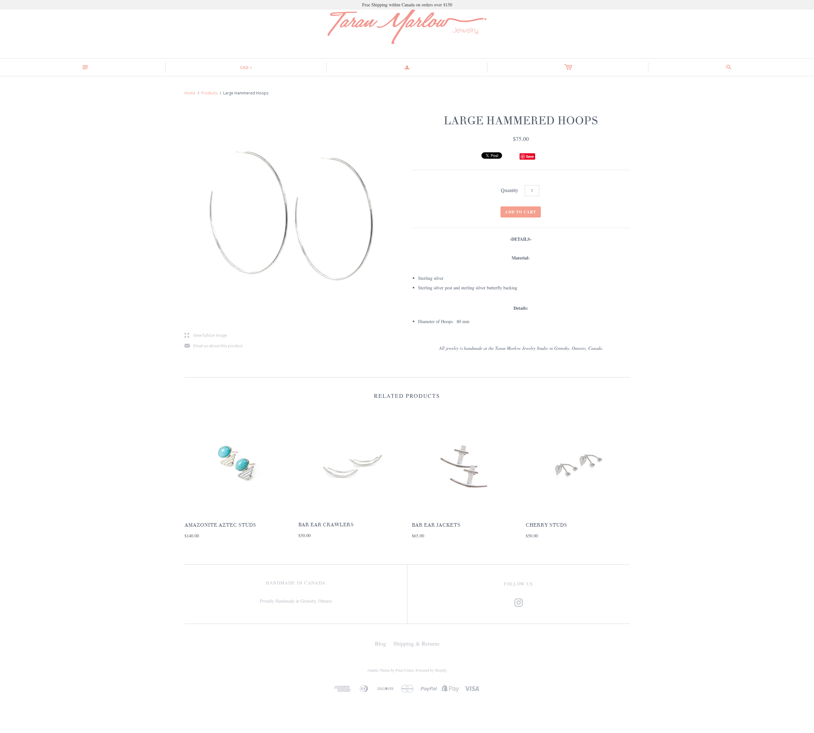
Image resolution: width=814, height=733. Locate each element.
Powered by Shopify (431, 670)
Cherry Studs (546, 525)
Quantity (509, 190)
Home (190, 93)
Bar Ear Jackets (436, 525)
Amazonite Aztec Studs (220, 525)
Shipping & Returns (416, 643)
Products (209, 93)
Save (530, 156)
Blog (380, 643)
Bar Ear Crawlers (326, 525)
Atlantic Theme (378, 670)
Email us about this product (213, 346)
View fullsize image (205, 335)
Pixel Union (405, 670)
